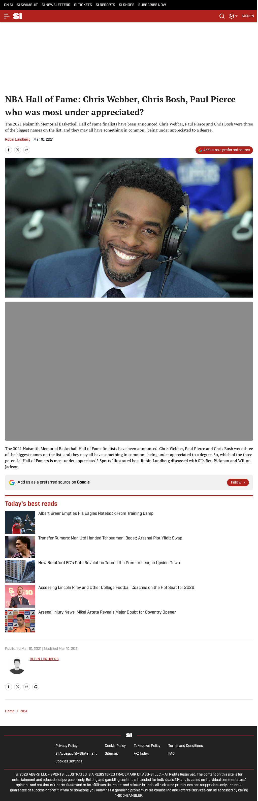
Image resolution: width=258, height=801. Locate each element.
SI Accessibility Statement (76, 754)
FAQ (171, 754)
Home (10, 711)
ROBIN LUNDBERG (44, 659)
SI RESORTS (105, 5)
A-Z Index (141, 754)
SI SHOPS (127, 5)
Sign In (248, 16)
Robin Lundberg (17, 140)
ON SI (8, 5)
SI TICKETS (83, 5)
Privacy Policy (66, 746)
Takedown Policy (147, 746)
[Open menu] (7, 16)
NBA (23, 711)
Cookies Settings (68, 761)
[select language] (233, 16)
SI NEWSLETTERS (56, 5)
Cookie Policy (115, 746)
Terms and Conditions (185, 746)
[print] (35, 686)
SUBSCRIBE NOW (152, 5)
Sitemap (111, 754)
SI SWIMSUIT (27, 5)
